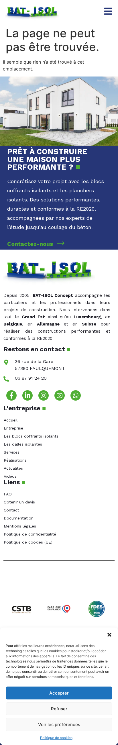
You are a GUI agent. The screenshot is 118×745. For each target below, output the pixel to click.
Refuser (59, 708)
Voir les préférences (59, 724)
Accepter (59, 693)
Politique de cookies (56, 738)
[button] (109, 635)
